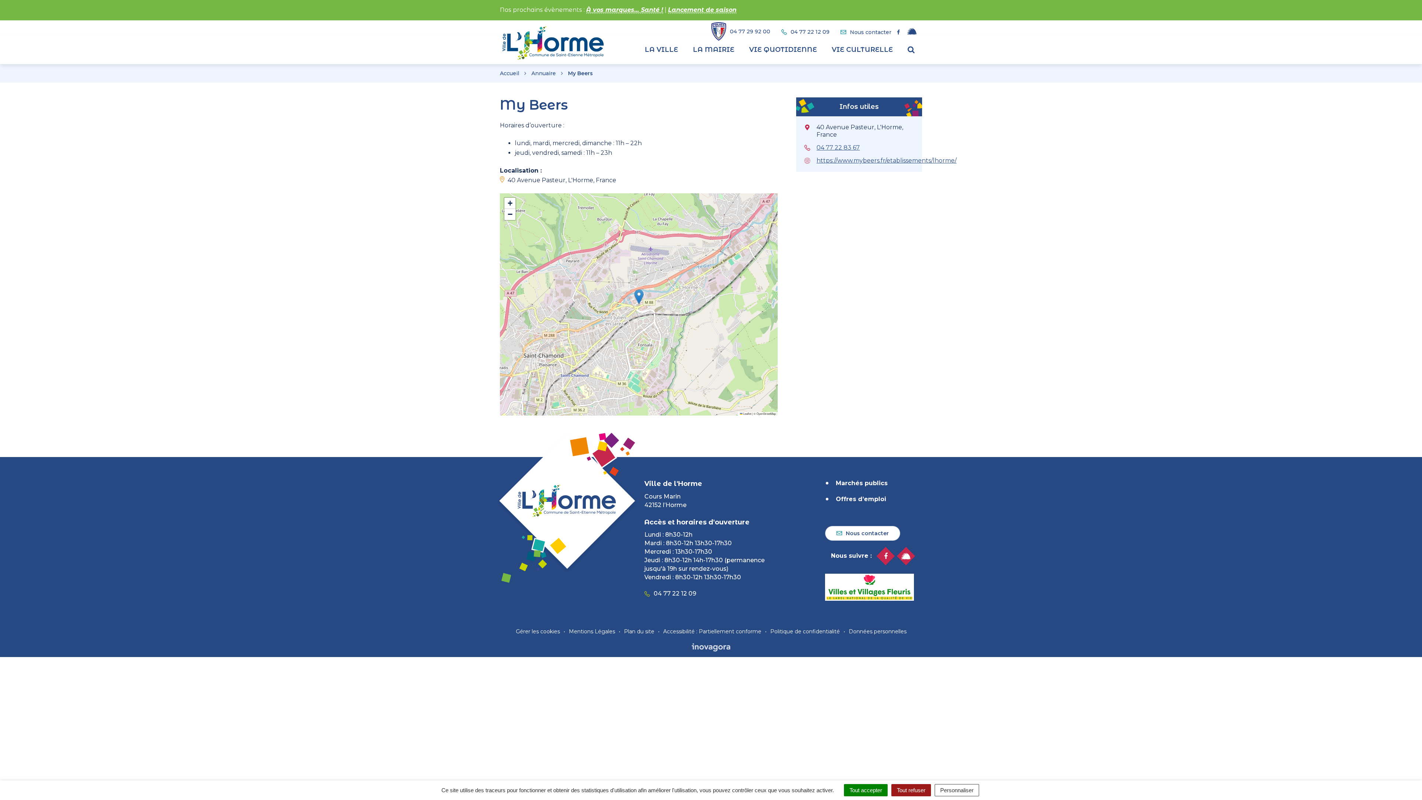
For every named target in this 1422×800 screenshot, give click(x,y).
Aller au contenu (75, 3)
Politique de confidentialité (805, 631)
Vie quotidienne (783, 50)
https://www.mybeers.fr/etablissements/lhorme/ (887, 160)
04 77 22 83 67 (838, 147)
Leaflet (746, 413)
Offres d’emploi (861, 499)
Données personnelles (878, 631)
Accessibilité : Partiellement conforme (712, 631)
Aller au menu (23, 3)
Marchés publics (862, 483)
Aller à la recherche (135, 3)
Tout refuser (911, 790)
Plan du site (639, 631)
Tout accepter (865, 790)
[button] (639, 296)
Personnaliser (957, 790)
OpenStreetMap (766, 413)
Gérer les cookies (538, 631)
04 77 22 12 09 (675, 593)
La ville (661, 50)
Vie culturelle (862, 50)
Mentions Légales (592, 631)
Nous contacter (867, 533)
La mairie (713, 50)
